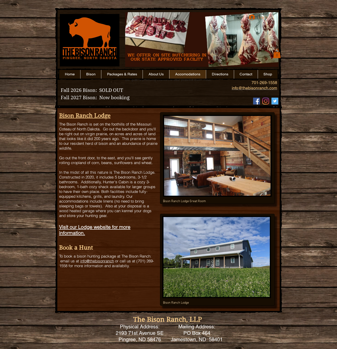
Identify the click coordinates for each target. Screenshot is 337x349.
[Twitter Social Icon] (274, 101)
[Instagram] (265, 101)
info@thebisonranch (97, 260)
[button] (201, 47)
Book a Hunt (76, 247)
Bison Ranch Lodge (84, 115)
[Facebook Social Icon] (256, 101)
